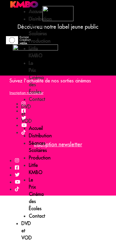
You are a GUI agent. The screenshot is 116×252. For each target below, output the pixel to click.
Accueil (36, 11)
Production (40, 41)
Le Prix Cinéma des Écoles (36, 77)
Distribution (40, 19)
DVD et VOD (26, 230)
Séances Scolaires (38, 146)
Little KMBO (36, 168)
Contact (37, 99)
